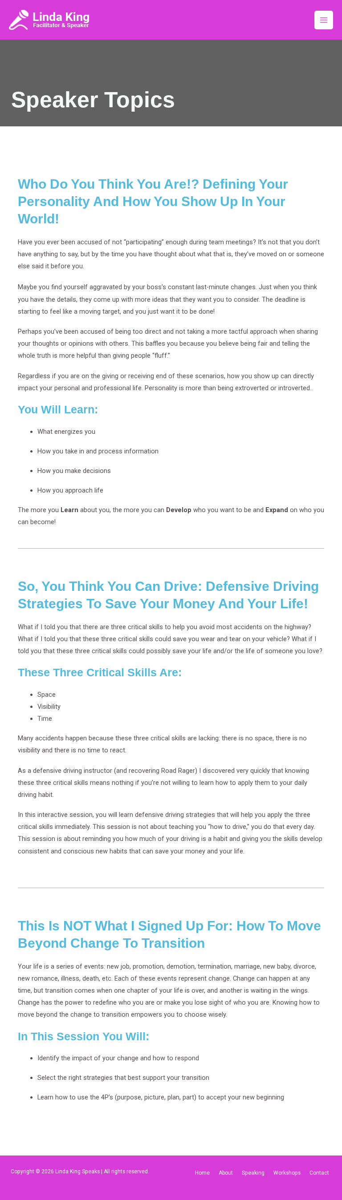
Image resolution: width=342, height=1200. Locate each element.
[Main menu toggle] (323, 20)
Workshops (287, 1173)
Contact (319, 1173)
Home (202, 1173)
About (226, 1173)
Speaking (253, 1173)
